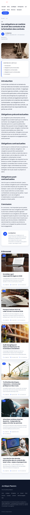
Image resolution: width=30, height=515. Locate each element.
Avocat (3, 9)
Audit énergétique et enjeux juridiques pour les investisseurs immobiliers (11, 346)
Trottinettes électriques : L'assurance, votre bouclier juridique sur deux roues (11, 384)
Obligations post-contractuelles (12, 72)
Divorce (13, 9)
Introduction (8, 65)
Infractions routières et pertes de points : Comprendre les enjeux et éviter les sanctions (13, 421)
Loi (26, 6)
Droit (8, 9)
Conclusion (7, 74)
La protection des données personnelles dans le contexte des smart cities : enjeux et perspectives (15, 460)
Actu (8, 6)
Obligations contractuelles (11, 70)
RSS (2, 497)
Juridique (13, 6)
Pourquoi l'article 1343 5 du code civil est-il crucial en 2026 (13, 310)
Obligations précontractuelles (12, 67)
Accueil (4, 6)
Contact (5, 13)
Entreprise (20, 6)
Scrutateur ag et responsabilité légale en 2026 (12, 275)
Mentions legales (21, 495)
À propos (19, 9)
